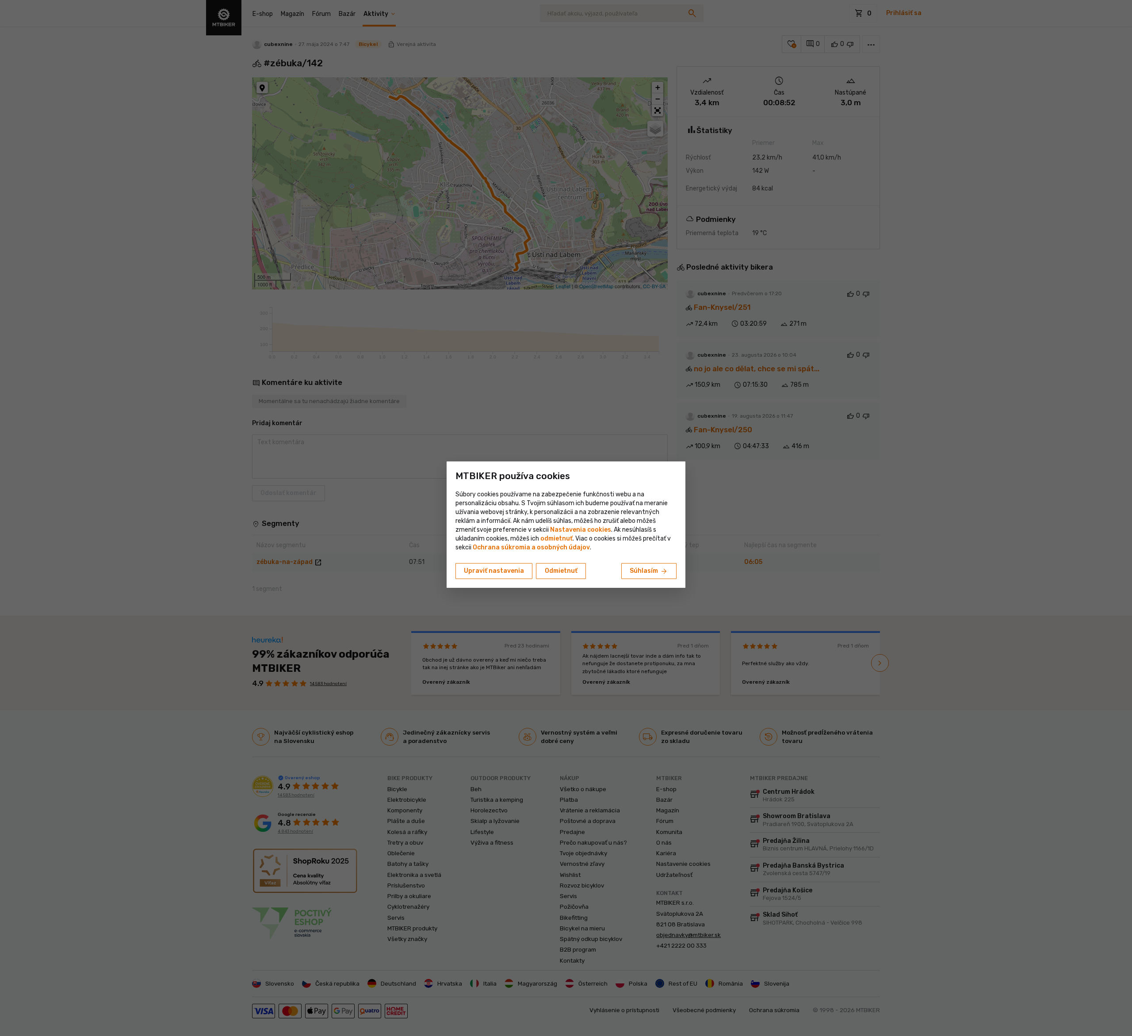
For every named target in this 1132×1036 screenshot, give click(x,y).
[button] (556, 538)
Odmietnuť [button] (561, 571)
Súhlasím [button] (649, 571)
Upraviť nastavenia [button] (494, 571)
